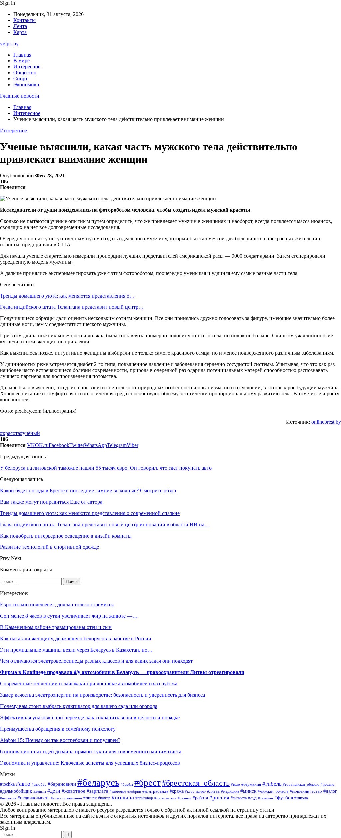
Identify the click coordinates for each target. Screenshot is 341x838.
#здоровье (118, 791)
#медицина (230, 791)
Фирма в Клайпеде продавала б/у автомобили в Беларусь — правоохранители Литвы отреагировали (122, 672)
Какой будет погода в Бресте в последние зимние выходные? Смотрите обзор (88, 490)
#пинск (90, 797)
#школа (301, 798)
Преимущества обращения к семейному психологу (58, 729)
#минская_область (273, 791)
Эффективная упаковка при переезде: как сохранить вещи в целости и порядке (90, 717)
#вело (235, 784)
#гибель (272, 784)
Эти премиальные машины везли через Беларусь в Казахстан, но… (76, 650)
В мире (21, 60)
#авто (23, 783)
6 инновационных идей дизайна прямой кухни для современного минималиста (90, 751)
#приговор (144, 798)
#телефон (265, 798)
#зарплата (97, 791)
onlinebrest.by (326, 422)
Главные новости (19, 96)
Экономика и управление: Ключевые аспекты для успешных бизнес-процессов (90, 763)
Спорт (20, 78)
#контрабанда (155, 791)
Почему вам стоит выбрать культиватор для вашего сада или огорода (78, 706)
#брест (147, 783)
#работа (200, 797)
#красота (10, 433)
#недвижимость (33, 797)
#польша (123, 797)
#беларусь (98, 782)
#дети (53, 791)
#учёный (30, 433)
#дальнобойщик (16, 791)
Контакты (24, 20)
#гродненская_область (301, 784)
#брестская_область (196, 782)
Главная (22, 55)
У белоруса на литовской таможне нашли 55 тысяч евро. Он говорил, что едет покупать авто (106, 468)
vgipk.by (9, 43)
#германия (251, 784)
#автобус (39, 784)
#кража (177, 791)
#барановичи (62, 784)
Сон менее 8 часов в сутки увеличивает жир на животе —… (69, 616)
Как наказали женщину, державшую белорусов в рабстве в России (75, 638)
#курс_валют (195, 791)
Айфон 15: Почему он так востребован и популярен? (60, 740)
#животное (73, 791)
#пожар (104, 798)
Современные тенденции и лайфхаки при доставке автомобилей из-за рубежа (88, 683)
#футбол (283, 797)
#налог (330, 791)
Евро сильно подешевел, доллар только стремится (57, 604)
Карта (20, 32)
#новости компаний (66, 798)
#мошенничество (306, 791)
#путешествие (165, 798)
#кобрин (134, 791)
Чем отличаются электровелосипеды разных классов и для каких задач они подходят (96, 661)
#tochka (7, 784)
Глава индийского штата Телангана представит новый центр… (72, 307)
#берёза (127, 784)
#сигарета (239, 798)
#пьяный (184, 798)
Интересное (26, 66)
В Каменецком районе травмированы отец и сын (56, 627)
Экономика (26, 84)
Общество (24, 72)
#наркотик (8, 798)
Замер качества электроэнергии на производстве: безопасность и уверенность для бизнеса (102, 695)
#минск (248, 791)
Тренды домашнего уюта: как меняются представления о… (67, 296)
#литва (213, 791)
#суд (252, 797)
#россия (219, 797)
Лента (20, 26)
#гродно (327, 784)
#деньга (39, 791)
